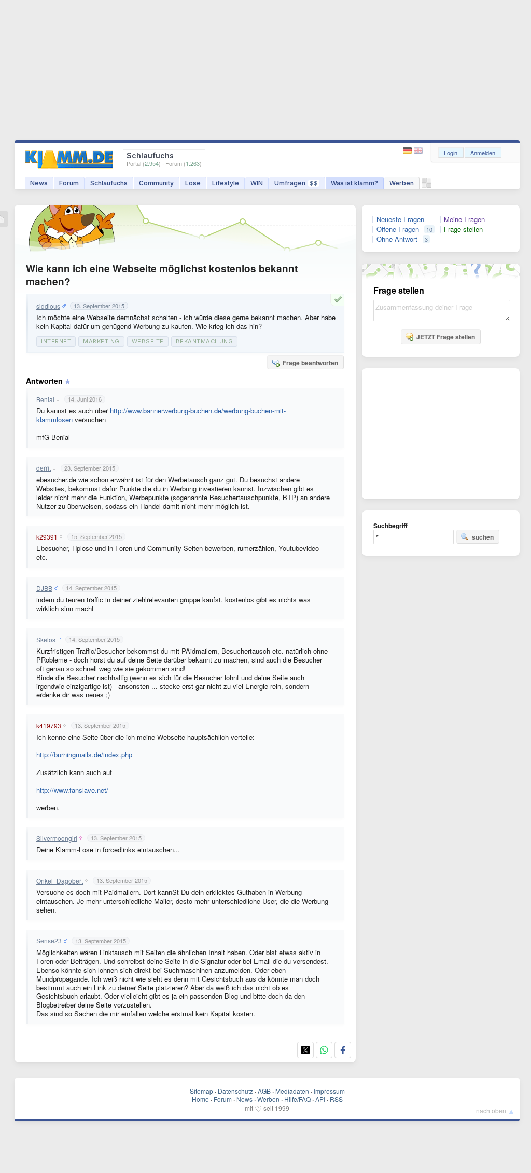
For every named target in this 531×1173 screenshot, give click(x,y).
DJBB (44, 588)
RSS (336, 1099)
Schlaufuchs (109, 183)
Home (200, 1099)
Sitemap (201, 1090)
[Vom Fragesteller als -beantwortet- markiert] (340, 299)
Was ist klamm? (354, 183)
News (39, 183)
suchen (483, 537)
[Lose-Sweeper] (426, 185)
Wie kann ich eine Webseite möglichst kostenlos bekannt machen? (162, 274)
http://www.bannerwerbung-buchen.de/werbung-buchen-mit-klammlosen (161, 415)
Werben (401, 183)
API (320, 1099)
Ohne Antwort (396, 239)
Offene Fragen (397, 229)
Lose (193, 183)
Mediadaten (292, 1090)
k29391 (47, 537)
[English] (418, 151)
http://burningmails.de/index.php (84, 755)
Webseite (148, 341)
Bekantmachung (204, 341)
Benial (45, 399)
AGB (264, 1090)
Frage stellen (463, 229)
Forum (69, 183)
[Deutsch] (408, 151)
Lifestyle (225, 183)
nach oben (491, 1110)
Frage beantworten (310, 362)
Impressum (329, 1090)
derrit (43, 468)
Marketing (101, 341)
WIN (256, 183)
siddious (48, 306)
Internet (56, 341)
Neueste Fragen (400, 219)
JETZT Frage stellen (445, 336)
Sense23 (49, 940)
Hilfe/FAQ (297, 1099)
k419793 (48, 726)
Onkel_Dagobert (59, 881)
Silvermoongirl (56, 838)
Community (156, 183)
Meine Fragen (464, 219)
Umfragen (296, 183)
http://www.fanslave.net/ (72, 790)
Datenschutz (235, 1090)
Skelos (45, 640)
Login (450, 152)
